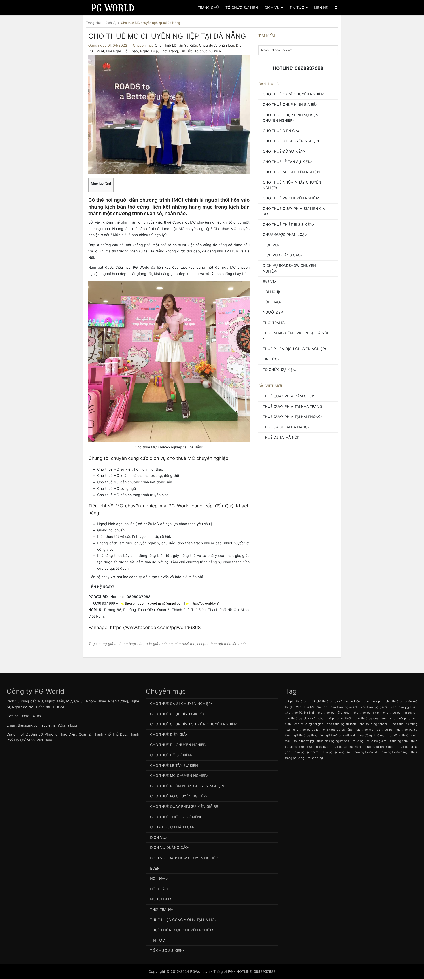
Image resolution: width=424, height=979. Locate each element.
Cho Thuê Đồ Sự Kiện (283, 151)
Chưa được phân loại (216, 45)
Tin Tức (297, 7)
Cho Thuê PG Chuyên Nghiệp (290, 198)
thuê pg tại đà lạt (365, 752)
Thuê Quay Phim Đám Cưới (288, 396)
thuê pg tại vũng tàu (336, 752)
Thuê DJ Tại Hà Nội (280, 437)
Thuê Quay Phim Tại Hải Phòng (292, 416)
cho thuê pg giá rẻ (374, 707)
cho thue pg (373, 701)
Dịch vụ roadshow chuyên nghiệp (289, 268)
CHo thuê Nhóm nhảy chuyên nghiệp (292, 185)
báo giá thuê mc (159, 643)
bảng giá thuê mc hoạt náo (121, 643)
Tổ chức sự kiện (207, 51)
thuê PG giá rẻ (377, 741)
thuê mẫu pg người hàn (333, 741)
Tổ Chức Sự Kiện (241, 7)
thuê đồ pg (315, 758)
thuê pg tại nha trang (346, 746)
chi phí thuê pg (296, 701)
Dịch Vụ (273, 7)
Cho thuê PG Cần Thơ (311, 707)
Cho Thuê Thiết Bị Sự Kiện (287, 224)
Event (99, 51)
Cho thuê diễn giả (280, 131)
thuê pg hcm (399, 741)
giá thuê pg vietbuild (340, 735)
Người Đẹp (149, 51)
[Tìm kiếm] (336, 7)
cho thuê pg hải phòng (333, 712)
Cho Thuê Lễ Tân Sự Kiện (176, 45)
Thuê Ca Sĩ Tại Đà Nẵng (285, 427)
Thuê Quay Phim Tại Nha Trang (292, 406)
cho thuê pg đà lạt (306, 729)
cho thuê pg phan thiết (334, 718)
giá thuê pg (385, 729)
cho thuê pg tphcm (373, 724)
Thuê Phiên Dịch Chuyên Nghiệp (294, 349)
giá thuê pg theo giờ (308, 735)
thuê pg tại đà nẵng (394, 752)
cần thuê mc (185, 643)
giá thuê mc (364, 729)
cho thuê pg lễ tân (366, 712)
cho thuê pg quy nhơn (371, 718)
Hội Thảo (130, 51)
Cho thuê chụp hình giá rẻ (289, 104)
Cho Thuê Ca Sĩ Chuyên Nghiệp (293, 94)
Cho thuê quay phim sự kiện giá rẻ (294, 211)
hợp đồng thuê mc (371, 735)
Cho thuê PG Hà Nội (299, 712)
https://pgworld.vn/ (204, 603)
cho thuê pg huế (403, 707)
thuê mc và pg (304, 741)
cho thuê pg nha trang (399, 712)
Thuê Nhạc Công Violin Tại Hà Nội (295, 333)
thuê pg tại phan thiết (379, 746)
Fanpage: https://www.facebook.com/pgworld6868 (144, 627)
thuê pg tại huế (317, 746)
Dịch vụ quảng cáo (282, 255)
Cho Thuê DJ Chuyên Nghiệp (290, 141)
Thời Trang (169, 51)
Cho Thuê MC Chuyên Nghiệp (291, 172)
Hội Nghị (113, 51)
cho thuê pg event (344, 707)
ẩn (108, 183)
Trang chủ (208, 7)
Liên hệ (321, 7)
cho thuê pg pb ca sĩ (300, 718)
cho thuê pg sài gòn (308, 724)
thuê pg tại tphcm (305, 752)
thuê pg (358, 741)
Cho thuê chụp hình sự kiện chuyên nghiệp (290, 118)
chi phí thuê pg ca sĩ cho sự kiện (335, 701)
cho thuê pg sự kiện (341, 724)
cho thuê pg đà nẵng (338, 729)
